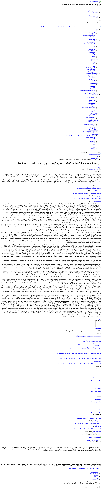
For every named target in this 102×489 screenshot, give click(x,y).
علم (94, 54)
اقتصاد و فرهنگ (91, 76)
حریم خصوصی (91, 39)
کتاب (94, 149)
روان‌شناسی (92, 49)
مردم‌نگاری (92, 70)
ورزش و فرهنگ (91, 71)
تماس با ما (92, 36)
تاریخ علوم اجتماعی (90, 137)
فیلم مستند (92, 104)
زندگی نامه (92, 141)
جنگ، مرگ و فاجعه (90, 79)
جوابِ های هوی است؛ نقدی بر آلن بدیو (92, 341)
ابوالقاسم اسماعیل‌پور (96, 409)
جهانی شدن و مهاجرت (89, 64)
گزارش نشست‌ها (94, 473)
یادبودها (93, 128)
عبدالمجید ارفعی (98, 388)
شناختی (93, 53)
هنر (94, 110)
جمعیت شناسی (91, 45)
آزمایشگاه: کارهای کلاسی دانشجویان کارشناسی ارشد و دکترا (80, 135)
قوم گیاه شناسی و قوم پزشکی (87, 90)
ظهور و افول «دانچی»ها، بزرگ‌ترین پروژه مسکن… (89, 188)
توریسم (93, 63)
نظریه (94, 145)
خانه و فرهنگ (92, 114)
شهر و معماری (94, 113)
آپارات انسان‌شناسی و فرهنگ (94, 440)
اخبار (97, 470)
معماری (93, 105)
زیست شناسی (91, 88)
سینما (94, 98)
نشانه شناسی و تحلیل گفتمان (88, 107)
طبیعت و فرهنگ (94, 83)
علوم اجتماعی (94, 59)
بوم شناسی (92, 86)
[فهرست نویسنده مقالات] (98, 326)
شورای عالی (92, 32)
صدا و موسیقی (91, 100)
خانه (97, 29)
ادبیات (93, 96)
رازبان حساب (88, 484)
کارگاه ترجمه (92, 148)
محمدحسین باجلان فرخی (96, 377)
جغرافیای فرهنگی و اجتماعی (88, 43)
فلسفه (93, 56)
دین (94, 46)
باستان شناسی (91, 122)
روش (94, 138)
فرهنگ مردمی (91, 103)
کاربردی (93, 118)
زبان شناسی (92, 52)
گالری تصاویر (95, 479)
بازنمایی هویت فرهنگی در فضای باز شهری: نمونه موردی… (87, 198)
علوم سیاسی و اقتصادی (92, 73)
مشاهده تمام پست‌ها (96, 380)
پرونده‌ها (96, 476)
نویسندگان (92, 33)
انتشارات (96, 475)
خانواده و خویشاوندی (90, 67)
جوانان (93, 66)
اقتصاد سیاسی (91, 74)
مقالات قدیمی (92, 142)
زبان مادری (92, 139)
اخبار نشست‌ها (94, 472)
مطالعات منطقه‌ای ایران (89, 131)
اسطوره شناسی (91, 97)
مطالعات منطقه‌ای (93, 130)
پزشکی (93, 91)
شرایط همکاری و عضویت (89, 35)
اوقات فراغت (92, 62)
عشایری (93, 125)
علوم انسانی (95, 40)
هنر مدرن (93, 111)
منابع (94, 144)
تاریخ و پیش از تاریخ (93, 120)
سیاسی (93, 81)
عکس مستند (92, 101)
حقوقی (93, 80)
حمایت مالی (92, 37)
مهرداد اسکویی (98, 399)
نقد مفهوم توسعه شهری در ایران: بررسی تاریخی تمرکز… (87, 193)
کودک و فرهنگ (91, 57)
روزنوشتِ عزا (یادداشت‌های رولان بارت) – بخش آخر (88, 336)
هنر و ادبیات (95, 94)
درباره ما (93, 30)
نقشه (94, 147)
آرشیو (100, 319)
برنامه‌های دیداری (94, 477)
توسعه (93, 77)
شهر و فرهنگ (92, 115)
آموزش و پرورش (91, 42)
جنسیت (93, 87)
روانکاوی (93, 47)
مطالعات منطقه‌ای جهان (89, 132)
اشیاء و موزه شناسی (90, 121)
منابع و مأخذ (95, 134)
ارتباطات (93, 60)
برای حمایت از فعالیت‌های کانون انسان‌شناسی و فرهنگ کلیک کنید (85, 468)
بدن (94, 84)
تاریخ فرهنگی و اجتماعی (89, 124)
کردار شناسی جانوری (90, 93)
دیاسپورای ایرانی (91, 69)
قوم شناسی (92, 127)
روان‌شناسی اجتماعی (90, 50)
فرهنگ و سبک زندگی (90, 117)
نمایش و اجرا (92, 108)
